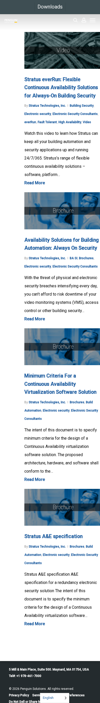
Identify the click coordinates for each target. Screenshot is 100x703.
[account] (84, 20)
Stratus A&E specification (53, 536)
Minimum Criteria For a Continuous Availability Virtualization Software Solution (60, 384)
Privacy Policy (19, 695)
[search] (75, 20)
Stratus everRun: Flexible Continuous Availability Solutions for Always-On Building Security (61, 88)
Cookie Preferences (70, 695)
